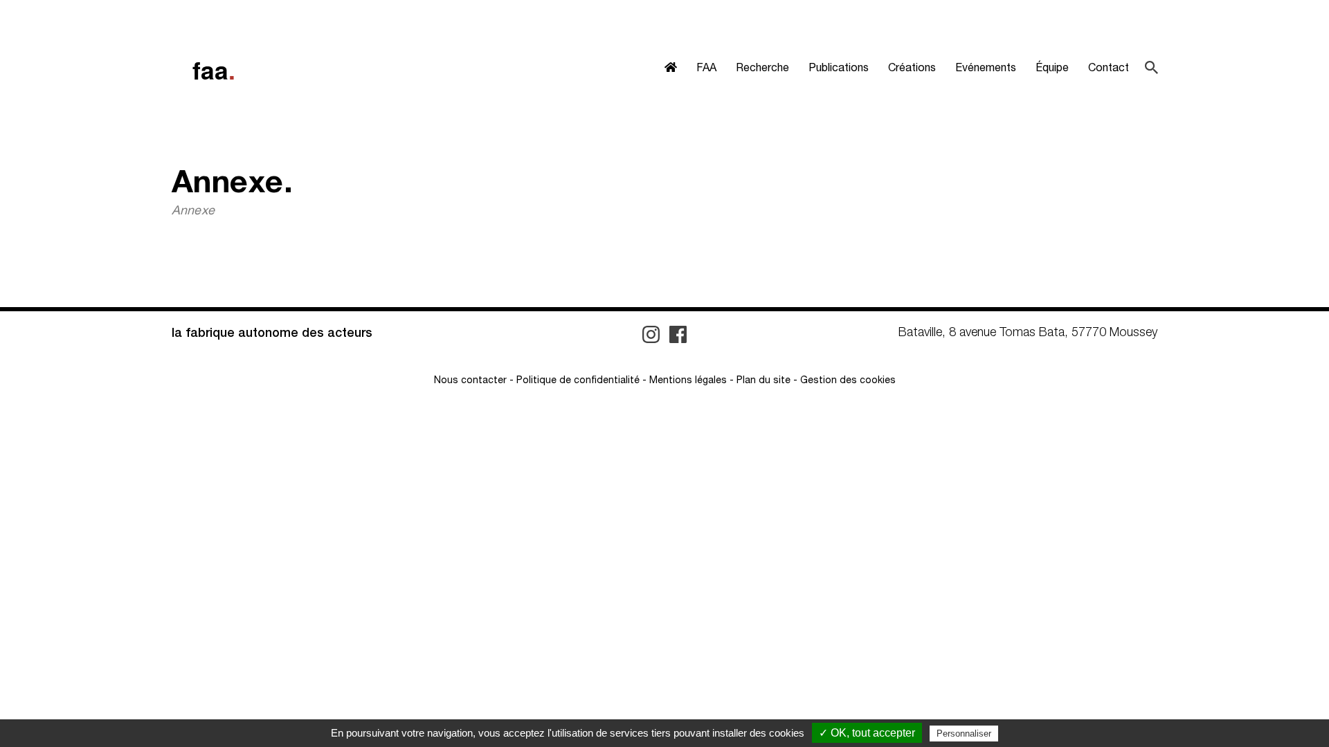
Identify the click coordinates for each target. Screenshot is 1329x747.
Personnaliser (964, 733)
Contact (1108, 69)
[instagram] (652, 334)
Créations (912, 69)
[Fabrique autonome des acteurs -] (213, 71)
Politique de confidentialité (578, 381)
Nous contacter (470, 381)
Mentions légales (688, 381)
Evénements (985, 69)
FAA (706, 69)
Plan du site (763, 381)
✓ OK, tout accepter (867, 733)
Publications (838, 69)
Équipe (1052, 69)
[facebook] (678, 334)
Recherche (762, 69)
